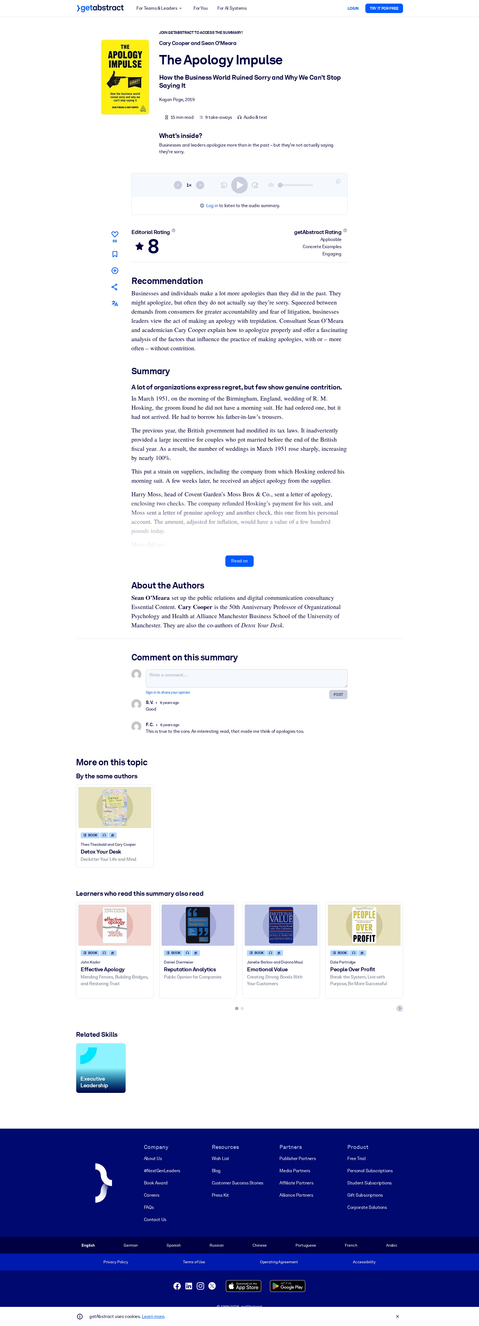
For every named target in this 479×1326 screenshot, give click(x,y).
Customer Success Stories (237, 1183)
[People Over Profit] (364, 925)
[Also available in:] (114, 304)
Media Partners (294, 1170)
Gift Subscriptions (365, 1195)
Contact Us (155, 1219)
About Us (153, 1158)
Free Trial (356, 1158)
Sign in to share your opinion (168, 692)
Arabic (392, 1245)
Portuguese (305, 1245)
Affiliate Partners (296, 1183)
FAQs (149, 1207)
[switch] (239, 185)
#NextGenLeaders (162, 1170)
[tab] (236, 1008)
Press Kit (220, 1195)
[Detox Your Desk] (114, 807)
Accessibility (364, 1262)
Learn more (153, 1316)
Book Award (156, 1183)
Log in (212, 205)
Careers (151, 1195)
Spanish (174, 1245)
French (351, 1245)
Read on (239, 560)
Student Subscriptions (369, 1183)
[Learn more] (173, 230)
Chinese (260, 1245)
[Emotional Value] (281, 925)
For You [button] (200, 8)
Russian (216, 1245)
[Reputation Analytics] (198, 925)
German (130, 1245)
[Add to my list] (114, 270)
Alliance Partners (296, 1195)
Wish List (220, 1158)
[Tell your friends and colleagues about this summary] (114, 287)
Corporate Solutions (367, 1207)
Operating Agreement (279, 1262)
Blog (216, 1170)
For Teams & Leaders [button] (156, 8)
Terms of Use (194, 1262)
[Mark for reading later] (114, 254)
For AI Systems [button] (231, 8)
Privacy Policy (115, 1262)
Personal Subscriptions (370, 1170)
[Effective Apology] (114, 925)
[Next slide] (399, 1008)
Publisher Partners (297, 1158)
